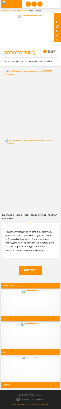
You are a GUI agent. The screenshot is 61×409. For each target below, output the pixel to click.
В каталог (30, 270)
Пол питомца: (52, 50)
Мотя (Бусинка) (19, 52)
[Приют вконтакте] (28, 4)
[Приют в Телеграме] (40, 4)
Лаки (4, 319)
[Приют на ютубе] (34, 4)
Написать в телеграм (32, 399)
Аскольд (6, 385)
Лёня (4, 352)
